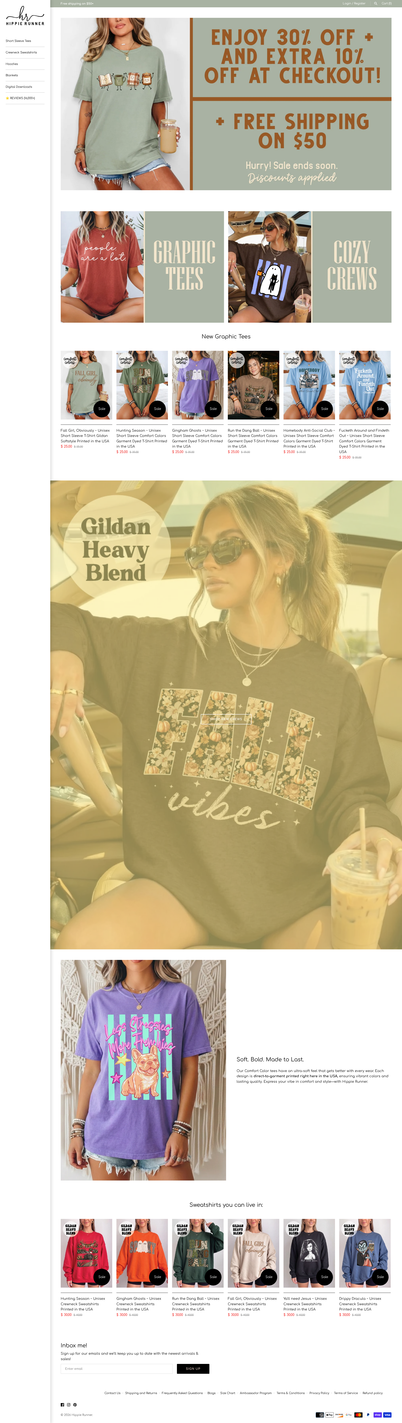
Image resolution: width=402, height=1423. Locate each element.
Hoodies (12, 64)
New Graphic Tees (226, 337)
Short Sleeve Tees (18, 41)
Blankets (12, 75)
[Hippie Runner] (25, 16)
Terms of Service (346, 1393)
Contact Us (112, 1393)
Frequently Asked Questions (182, 1393)
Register (360, 3)
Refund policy (373, 1393)
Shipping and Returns (141, 1393)
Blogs (211, 1393)
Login (347, 3)
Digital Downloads (19, 86)
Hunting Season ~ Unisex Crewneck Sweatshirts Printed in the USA (83, 1304)
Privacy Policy (319, 1393)
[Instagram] (68, 1405)
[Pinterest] (75, 1405)
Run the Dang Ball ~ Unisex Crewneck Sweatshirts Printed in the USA (195, 1304)
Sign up (193, 1368)
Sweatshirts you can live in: (226, 1205)
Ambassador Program (256, 1393)
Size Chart (227, 1393)
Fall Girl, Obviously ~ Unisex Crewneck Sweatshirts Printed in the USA (252, 1304)
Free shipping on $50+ (77, 3)
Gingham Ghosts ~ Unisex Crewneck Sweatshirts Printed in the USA (138, 1304)
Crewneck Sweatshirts (21, 52)
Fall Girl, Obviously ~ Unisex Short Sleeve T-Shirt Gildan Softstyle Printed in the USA (85, 436)
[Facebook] (62, 1405)
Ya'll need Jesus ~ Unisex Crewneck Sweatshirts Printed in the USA (305, 1304)
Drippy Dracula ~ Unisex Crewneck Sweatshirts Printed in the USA (360, 1304)
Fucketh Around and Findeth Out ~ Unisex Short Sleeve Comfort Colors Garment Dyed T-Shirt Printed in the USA (364, 441)
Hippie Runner (82, 1415)
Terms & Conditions (291, 1393)
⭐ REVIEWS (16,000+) (20, 98)
